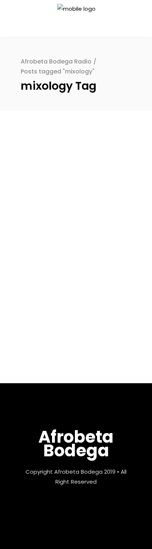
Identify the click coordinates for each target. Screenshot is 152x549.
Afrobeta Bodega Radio (56, 61)
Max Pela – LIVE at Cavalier (68, 276)
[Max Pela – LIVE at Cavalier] (76, 193)
